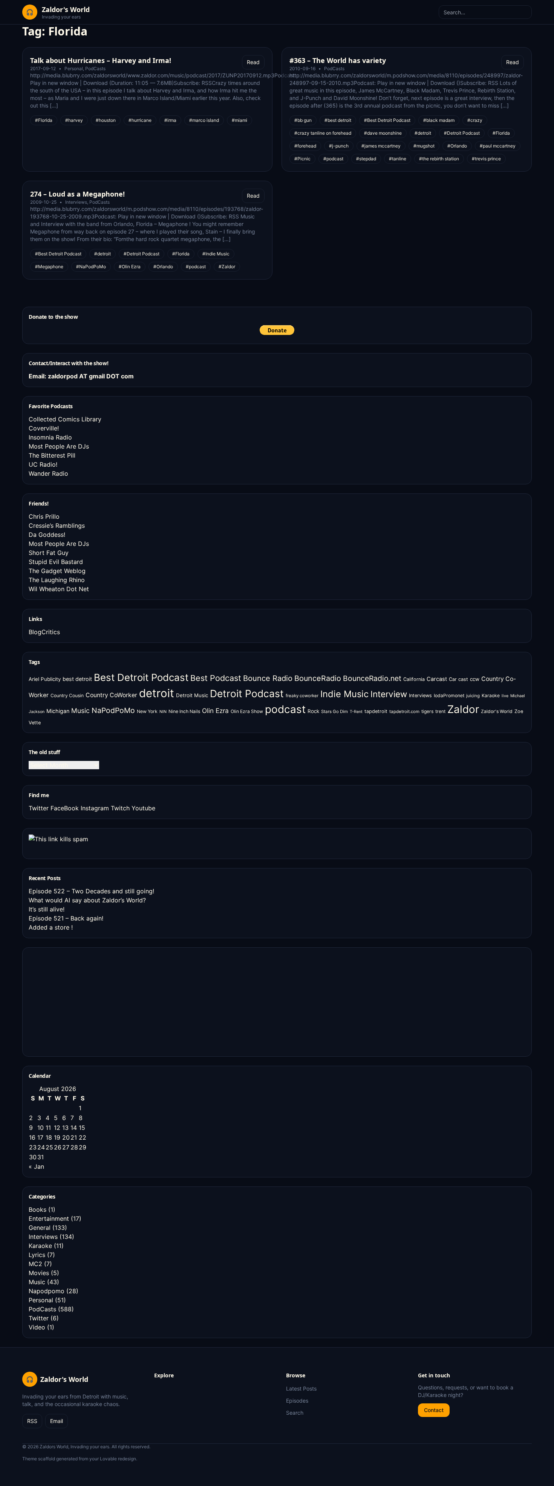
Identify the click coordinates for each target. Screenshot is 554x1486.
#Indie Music (216, 254)
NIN (163, 711)
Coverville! (44, 428)
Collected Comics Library (65, 419)
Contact (434, 1410)
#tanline (397, 158)
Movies (39, 1273)
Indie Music (344, 693)
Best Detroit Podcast (141, 677)
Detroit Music (192, 695)
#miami (239, 120)
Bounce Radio (267, 678)
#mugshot (424, 146)
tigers (427, 711)
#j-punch (339, 146)
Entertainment (49, 1218)
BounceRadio (317, 678)
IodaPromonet (449, 695)
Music (80, 711)
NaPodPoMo (113, 710)
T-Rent (356, 711)
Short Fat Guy (49, 552)
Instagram (95, 808)
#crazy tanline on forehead (322, 133)
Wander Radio (48, 473)
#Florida (43, 120)
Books (37, 1209)
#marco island (204, 120)
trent (440, 711)
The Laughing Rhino (57, 580)
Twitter (39, 808)
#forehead (305, 146)
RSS (32, 1421)
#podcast (333, 158)
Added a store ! (51, 927)
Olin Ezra (215, 711)
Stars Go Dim (334, 711)
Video (37, 1327)
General (40, 1227)
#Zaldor (227, 266)
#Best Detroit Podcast (387, 120)
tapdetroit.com (404, 711)
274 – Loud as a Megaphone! (77, 193)
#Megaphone (49, 266)
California (414, 679)
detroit (156, 693)
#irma (170, 120)
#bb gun (303, 120)
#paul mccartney (498, 146)
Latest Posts (301, 1388)
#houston (106, 120)
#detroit (423, 133)
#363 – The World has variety (337, 60)
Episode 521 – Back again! (66, 918)
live (505, 695)
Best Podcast (215, 678)
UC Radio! (43, 464)
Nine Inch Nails (184, 711)
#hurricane (140, 120)
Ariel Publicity (45, 679)
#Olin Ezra (130, 266)
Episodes (297, 1400)
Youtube (143, 808)
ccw (474, 679)
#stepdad (366, 158)
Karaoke (491, 695)
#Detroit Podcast (462, 133)
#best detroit (337, 120)
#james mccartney (381, 146)
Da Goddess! (47, 534)
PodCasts (95, 68)
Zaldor (463, 709)
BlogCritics (44, 632)
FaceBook (65, 808)
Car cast (458, 679)
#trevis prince (486, 158)
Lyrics (37, 1255)
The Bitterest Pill (52, 455)
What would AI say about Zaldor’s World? (87, 900)
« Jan (36, 1166)
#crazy (474, 120)
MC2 (35, 1264)
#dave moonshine (383, 133)
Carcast (437, 679)
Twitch (120, 808)
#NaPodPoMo (91, 266)
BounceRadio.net (372, 678)
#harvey (74, 120)
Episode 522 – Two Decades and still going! (91, 891)
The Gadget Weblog (57, 571)
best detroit (77, 679)
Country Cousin (67, 695)
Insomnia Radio (50, 437)
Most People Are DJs (59, 446)
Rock (313, 711)
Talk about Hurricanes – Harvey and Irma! (100, 60)
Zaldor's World (497, 711)
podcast (285, 709)
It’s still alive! (46, 909)
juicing (473, 695)
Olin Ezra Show (247, 711)
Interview (388, 694)
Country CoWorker (111, 695)
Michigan (57, 711)
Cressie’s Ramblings (57, 525)
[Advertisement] (85, 1001)
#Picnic (302, 158)
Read (253, 62)
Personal (73, 68)
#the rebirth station (439, 158)
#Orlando (457, 146)
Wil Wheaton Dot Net (59, 589)
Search (294, 1412)
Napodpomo (46, 1291)
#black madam (439, 120)
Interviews (76, 202)
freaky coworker (302, 695)
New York (147, 711)
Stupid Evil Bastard (56, 562)
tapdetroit (375, 711)
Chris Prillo (44, 516)
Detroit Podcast (247, 693)
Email (56, 1421)
